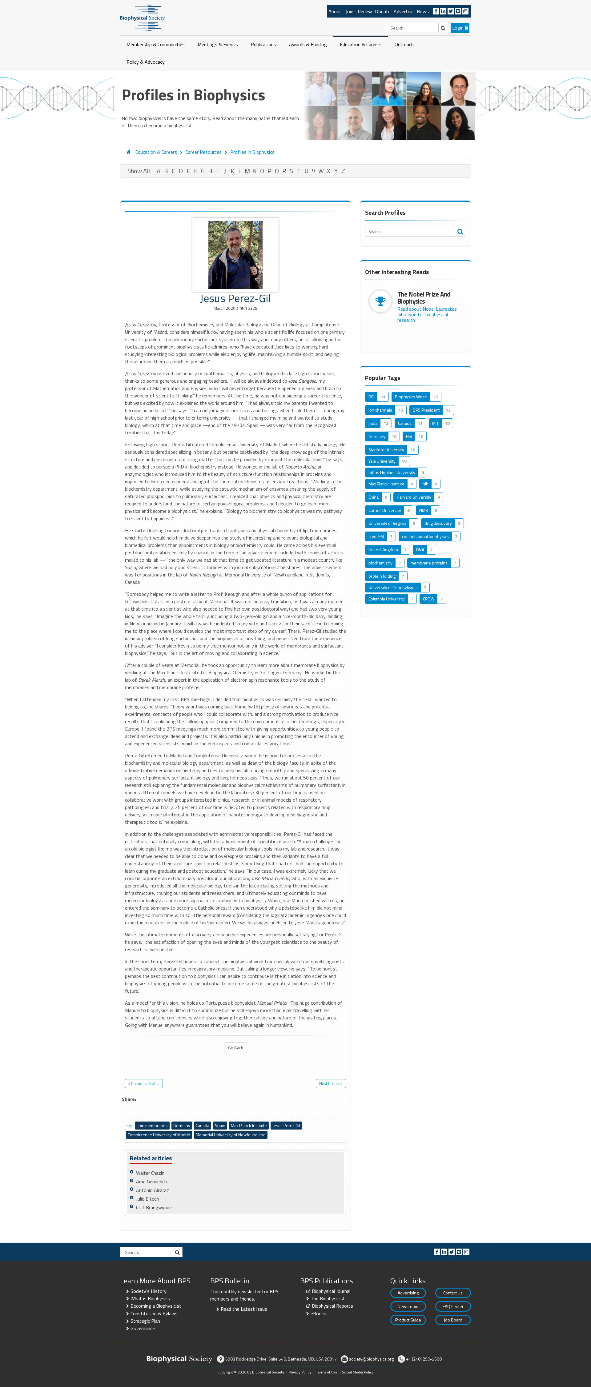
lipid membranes (152, 1125)
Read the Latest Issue (244, 1309)
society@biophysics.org (371, 1359)
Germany (181, 1125)
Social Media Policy (358, 1372)
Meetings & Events (218, 44)
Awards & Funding (308, 44)
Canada (202, 1125)
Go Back (235, 1047)
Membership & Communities (156, 44)
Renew (365, 11)
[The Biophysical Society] (142, 17)
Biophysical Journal (331, 1291)
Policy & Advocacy (146, 62)
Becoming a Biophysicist (156, 1305)
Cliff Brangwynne (154, 1207)
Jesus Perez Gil (286, 1125)
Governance (143, 1328)
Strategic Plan (145, 1321)
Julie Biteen (147, 1198)
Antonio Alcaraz (152, 1190)
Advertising (408, 1292)
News (423, 11)
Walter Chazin (150, 1173)
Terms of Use (326, 1372)
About (334, 11)
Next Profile (329, 1083)
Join (349, 11)
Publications (263, 44)
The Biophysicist (328, 1298)
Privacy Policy (300, 1372)
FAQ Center (453, 1306)
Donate (383, 11)
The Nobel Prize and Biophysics (423, 297)
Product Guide (408, 1320)
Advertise (404, 11)
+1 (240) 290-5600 (424, 1359)
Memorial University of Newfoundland (231, 1134)
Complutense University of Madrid (159, 1134)
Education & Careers (361, 44)
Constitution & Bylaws (154, 1313)
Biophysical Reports (332, 1305)
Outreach (404, 44)
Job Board (453, 1320)
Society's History (149, 1291)
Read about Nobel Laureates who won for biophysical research (427, 314)
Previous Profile (145, 1083)
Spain (220, 1125)
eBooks (318, 1313)
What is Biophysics (150, 1298)
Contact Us (453, 1292)
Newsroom (408, 1306)
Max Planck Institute (249, 1125)
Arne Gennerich (151, 1181)
